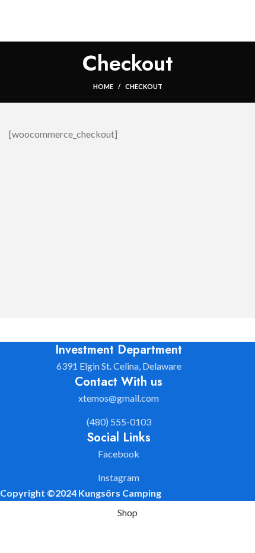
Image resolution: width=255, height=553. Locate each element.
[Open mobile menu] (241, 21)
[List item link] (118, 398)
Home (103, 86)
